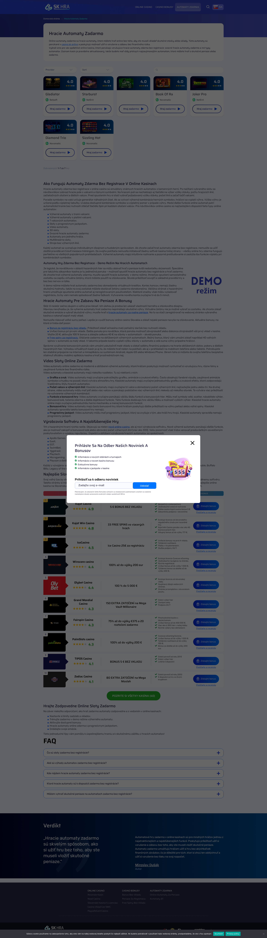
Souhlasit (219, 934)
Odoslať (144, 485)
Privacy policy (233, 934)
